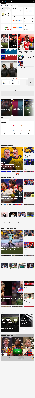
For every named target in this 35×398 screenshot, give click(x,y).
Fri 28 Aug (24, 78)
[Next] (27, 78)
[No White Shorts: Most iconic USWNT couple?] (13, 41)
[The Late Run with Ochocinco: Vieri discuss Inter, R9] (4, 41)
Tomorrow (19, 78)
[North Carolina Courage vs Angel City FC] (15, 82)
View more (6, 114)
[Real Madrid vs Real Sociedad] (6, 82)
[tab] (3, 6)
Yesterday (9, 78)
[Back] (1, 78)
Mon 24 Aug (4, 78)
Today (14, 78)
